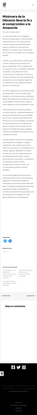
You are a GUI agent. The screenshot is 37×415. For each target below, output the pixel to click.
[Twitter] (18, 367)
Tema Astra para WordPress (18, 391)
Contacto (18, 411)
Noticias (18, 402)
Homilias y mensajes (19, 405)
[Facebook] (13, 367)
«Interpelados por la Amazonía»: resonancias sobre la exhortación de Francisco (9, 274)
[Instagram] (24, 367)
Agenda (19, 408)
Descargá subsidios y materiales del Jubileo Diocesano (9, 283)
